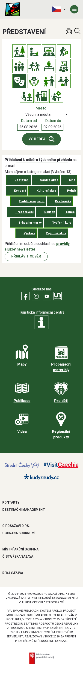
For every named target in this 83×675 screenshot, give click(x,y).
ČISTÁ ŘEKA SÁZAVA (17, 556)
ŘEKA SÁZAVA (12, 573)
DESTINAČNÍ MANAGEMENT (23, 509)
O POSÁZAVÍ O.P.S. (16, 526)
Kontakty (10, 502)
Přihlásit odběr (26, 256)
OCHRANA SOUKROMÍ (18, 533)
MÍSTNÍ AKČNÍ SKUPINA (20, 549)
